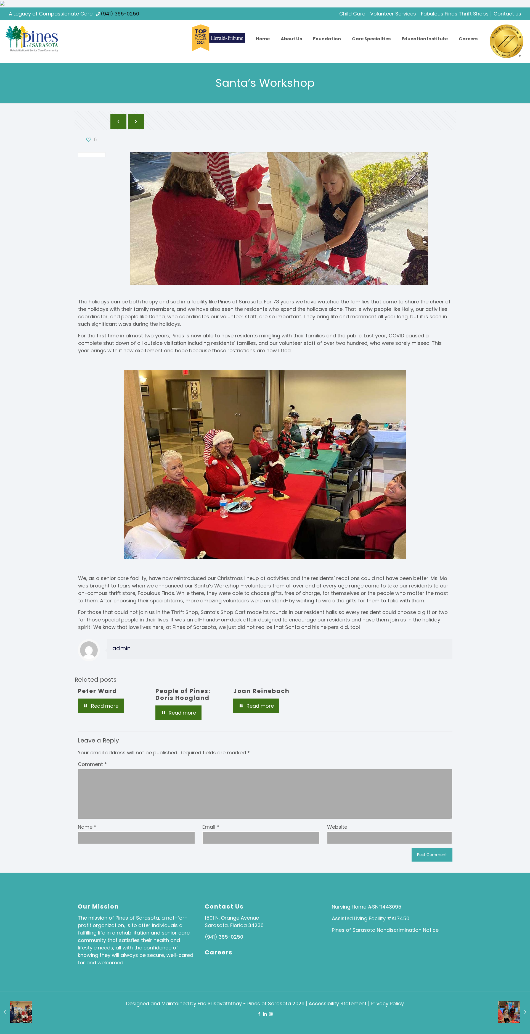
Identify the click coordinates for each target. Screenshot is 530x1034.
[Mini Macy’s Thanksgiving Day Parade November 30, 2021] (16, 1012)
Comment (92, 764)
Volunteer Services (393, 13)
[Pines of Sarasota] (32, 39)
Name (87, 826)
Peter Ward (97, 691)
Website (337, 826)
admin (121, 648)
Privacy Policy (387, 1003)
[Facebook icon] (259, 1014)
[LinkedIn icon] (265, 1014)
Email (210, 826)
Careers (219, 952)
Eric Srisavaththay (220, 1003)
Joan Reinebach (261, 691)
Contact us (507, 13)
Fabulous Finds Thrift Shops (455, 13)
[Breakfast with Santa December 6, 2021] (514, 1012)
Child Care (352, 13)
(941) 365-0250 (120, 13)
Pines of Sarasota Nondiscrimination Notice (385, 930)
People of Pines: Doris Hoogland (183, 694)
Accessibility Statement (338, 1003)
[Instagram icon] (271, 1014)
